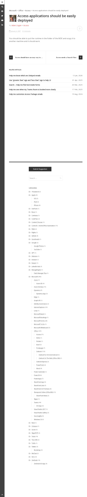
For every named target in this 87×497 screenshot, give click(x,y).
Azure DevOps (38, 287)
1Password (35, 192)
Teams (36, 402)
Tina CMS (34, 440)
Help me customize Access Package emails (26, 94)
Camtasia (35, 215)
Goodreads (35, 239)
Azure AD (39, 283)
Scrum (34, 430)
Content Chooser (37, 222)
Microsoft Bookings (40, 317)
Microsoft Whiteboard (41, 328)
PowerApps (37, 379)
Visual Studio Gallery (40, 413)
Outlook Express (41, 362)
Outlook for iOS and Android (48, 355)
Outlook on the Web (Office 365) (49, 358)
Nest (33, 423)
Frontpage (39, 348)
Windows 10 (38, 419)
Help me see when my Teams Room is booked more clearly (32, 89)
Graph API (37, 300)
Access (28, 10)
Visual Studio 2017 (40, 409)
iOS (35, 198)
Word (38, 368)
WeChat (34, 453)
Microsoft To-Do (39, 324)
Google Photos (39, 246)
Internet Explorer (39, 307)
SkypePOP (35, 433)
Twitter (34, 447)
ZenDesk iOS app (39, 464)
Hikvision (34, 256)
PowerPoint (40, 365)
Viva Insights (38, 416)
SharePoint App (39, 382)
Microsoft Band (39, 314)
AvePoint (34, 209)
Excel (38, 345)
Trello (33, 443)
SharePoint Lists (39, 385)
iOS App (39, 406)
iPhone (36, 205)
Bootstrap (37, 450)
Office (20, 10)
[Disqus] (45, 128)
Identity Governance (40, 304)
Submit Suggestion (40, 169)
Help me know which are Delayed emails (24, 75)
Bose (33, 212)
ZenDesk (34, 460)
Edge (35, 297)
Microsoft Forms (39, 321)
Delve (38, 338)
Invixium (34, 260)
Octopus (34, 426)
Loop (35, 311)
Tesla (33, 436)
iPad (35, 202)
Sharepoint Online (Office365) (43, 392)
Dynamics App (41, 294)
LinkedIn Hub (36, 266)
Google (34, 243)
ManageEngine (36, 270)
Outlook (39, 351)
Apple (33, 195)
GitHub (34, 236)
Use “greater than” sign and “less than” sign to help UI (30, 80)
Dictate (38, 341)
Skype (36, 399)
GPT (33, 253)
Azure (36, 280)
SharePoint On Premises (41, 389)
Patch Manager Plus (40, 273)
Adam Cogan (16, 25)
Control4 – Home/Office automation (43, 226)
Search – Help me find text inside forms (24, 85)
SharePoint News (41, 396)
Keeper (34, 263)
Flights (34, 232)
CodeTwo (35, 219)
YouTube (37, 249)
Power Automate (39, 372)
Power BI (37, 375)
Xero (33, 457)
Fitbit (33, 229)
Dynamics (37, 290)
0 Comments (26, 31)
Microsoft (13, 10)
